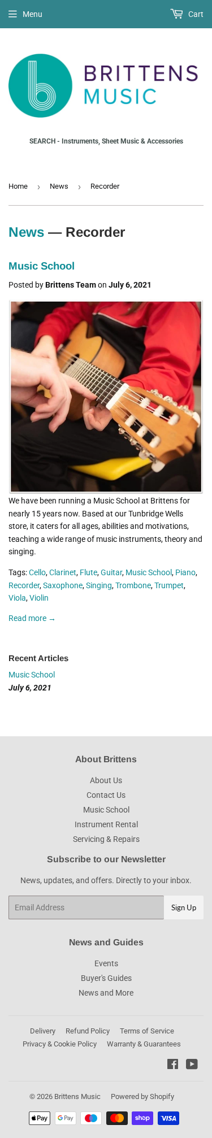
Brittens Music (77, 1096)
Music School (41, 266)
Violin (39, 597)
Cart (195, 14)
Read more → (32, 618)
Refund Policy (88, 1031)
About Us (106, 780)
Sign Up (183, 907)
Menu (32, 14)
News (59, 186)
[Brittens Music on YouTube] (192, 1065)
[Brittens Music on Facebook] (173, 1065)
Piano (185, 572)
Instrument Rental (106, 824)
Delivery (42, 1031)
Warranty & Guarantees (144, 1044)
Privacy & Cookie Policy (60, 1044)
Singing (99, 585)
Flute (88, 572)
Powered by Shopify (142, 1096)
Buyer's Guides (106, 978)
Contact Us (106, 795)
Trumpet (169, 585)
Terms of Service (147, 1031)
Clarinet (62, 572)
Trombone (133, 585)
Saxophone (63, 585)
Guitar (111, 572)
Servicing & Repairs (106, 839)
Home (18, 186)
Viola (17, 597)
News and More (106, 992)
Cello (37, 572)
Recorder (24, 585)
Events (106, 963)
